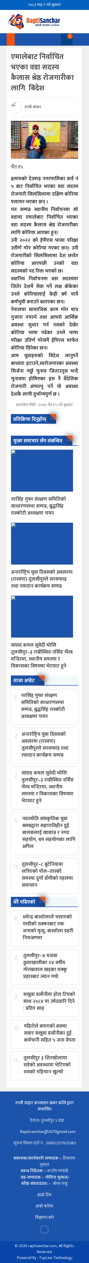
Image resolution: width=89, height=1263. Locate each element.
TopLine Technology (55, 1258)
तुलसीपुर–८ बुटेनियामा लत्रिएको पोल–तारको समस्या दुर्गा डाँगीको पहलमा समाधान (47, 874)
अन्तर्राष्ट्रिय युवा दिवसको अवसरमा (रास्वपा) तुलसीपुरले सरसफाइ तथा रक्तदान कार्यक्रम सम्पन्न (42, 579)
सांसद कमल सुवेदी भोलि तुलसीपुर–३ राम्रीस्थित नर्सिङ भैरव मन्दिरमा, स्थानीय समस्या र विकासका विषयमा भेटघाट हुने (42, 655)
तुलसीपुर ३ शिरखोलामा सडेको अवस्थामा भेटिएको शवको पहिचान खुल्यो (47, 1065)
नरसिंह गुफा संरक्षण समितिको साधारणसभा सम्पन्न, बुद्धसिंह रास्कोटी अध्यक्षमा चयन (38, 506)
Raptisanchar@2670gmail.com (47, 1131)
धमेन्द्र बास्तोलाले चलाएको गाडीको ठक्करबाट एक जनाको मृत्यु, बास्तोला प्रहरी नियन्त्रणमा (48, 927)
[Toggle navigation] (77, 39)
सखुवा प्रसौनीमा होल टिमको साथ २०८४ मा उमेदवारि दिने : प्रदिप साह (49, 1001)
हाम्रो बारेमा (44, 1206)
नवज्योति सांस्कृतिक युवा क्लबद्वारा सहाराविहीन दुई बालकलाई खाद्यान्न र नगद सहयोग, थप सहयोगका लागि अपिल (48, 832)
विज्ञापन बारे (44, 1217)
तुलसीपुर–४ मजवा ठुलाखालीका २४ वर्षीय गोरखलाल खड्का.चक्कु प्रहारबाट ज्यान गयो (45, 966)
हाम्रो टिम (44, 1195)
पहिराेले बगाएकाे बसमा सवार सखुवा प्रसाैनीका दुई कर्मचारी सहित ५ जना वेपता (50, 1033)
